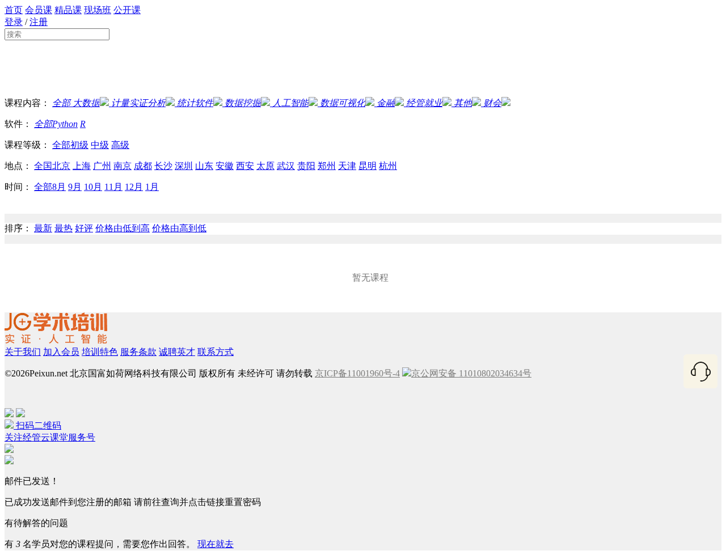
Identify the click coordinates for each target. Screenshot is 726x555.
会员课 (38, 10)
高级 (120, 145)
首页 (14, 10)
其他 (463, 103)
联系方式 (215, 352)
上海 (82, 166)
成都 (143, 166)
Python (65, 124)
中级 (100, 145)
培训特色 (100, 352)
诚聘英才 (177, 352)
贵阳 (306, 166)
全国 (43, 166)
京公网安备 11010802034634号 (471, 373)
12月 (134, 187)
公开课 (127, 10)
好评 (84, 228)
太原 (265, 166)
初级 (79, 145)
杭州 (388, 166)
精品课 (68, 10)
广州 (102, 166)
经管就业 (424, 103)
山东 (204, 166)
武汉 (286, 166)
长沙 (163, 166)
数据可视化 (342, 103)
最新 (43, 228)
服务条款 (138, 352)
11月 (113, 187)
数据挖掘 (243, 103)
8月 (59, 187)
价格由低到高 (122, 228)
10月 (93, 187)
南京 (122, 166)
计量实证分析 (138, 103)
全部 (61, 103)
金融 (386, 103)
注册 (38, 22)
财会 (492, 103)
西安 (245, 166)
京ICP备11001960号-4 (357, 373)
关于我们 (23, 352)
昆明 (367, 166)
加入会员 (61, 352)
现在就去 (215, 544)
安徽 (225, 166)
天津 (347, 166)
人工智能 (290, 103)
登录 (14, 22)
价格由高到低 (179, 228)
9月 (75, 187)
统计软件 (195, 103)
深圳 (184, 166)
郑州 (327, 166)
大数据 (85, 103)
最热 (63, 228)
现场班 (97, 10)
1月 (152, 187)
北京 (61, 166)
